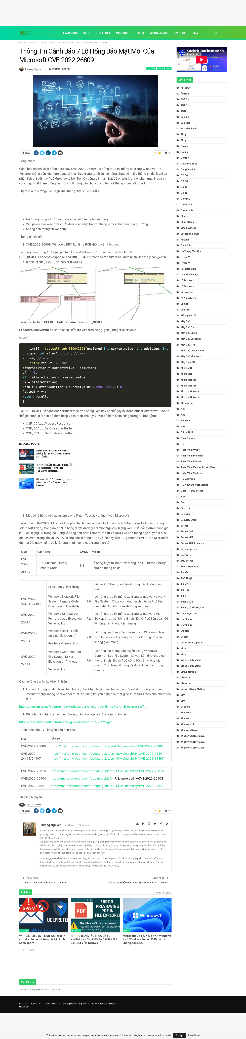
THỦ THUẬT (103, 33)
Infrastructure (188, 269)
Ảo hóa (185, 93)
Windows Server (190, 730)
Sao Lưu (185, 508)
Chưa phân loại (189, 163)
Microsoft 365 (188, 379)
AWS (183, 111)
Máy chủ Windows (191, 356)
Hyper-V (185, 257)
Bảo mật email (189, 128)
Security (185, 514)
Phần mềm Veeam (191, 461)
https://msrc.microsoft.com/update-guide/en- (107, 778)
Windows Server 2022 (192, 736)
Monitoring (187, 403)
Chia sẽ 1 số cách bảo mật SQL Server (45, 882)
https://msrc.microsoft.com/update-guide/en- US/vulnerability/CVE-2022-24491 (107, 754)
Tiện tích (186, 584)
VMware (185, 677)
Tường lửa (187, 601)
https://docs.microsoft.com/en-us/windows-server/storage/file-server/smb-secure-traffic (82, 707)
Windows (186, 712)
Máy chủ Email (189, 333)
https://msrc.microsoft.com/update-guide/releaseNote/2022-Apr (65, 722)
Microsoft (186, 368)
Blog (160, 68)
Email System (188, 228)
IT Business (187, 280)
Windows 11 (187, 724)
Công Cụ (185, 198)
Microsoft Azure (190, 391)
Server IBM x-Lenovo (192, 543)
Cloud (184, 187)
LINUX (140, 33)
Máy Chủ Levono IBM (192, 350)
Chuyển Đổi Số (188, 169)
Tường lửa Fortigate (192, 607)
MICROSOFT (123, 33)
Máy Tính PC (188, 362)
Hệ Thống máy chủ (191, 251)
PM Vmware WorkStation (195, 485)
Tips (183, 595)
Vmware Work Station (193, 689)
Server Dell (187, 531)
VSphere (185, 706)
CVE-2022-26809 (34, 805)
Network (185, 420)
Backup (185, 117)
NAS (183, 409)
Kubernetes (187, 292)
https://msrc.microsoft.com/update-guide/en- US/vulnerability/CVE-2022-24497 (107, 758)
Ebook (184, 216)
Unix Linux (186, 619)
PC (182, 444)
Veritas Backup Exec (192, 642)
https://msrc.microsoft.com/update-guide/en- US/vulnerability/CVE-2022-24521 (107, 786)
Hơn (195, 33)
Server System (189, 549)
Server (184, 525)
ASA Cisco (186, 99)
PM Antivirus (188, 479)
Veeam (184, 636)
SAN (183, 496)
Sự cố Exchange (189, 566)
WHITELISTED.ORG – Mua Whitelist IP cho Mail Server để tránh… (53, 453)
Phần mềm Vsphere (191, 473)
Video (184, 648)
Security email (189, 520)
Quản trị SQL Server (192, 490)
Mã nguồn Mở (188, 315)
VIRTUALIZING (158, 33)
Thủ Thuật (186, 578)
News (184, 426)
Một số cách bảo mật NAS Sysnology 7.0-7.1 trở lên (137, 882)
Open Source (188, 438)
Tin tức (185, 590)
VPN (183, 695)
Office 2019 (187, 432)
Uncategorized (189, 613)
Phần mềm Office (190, 449)
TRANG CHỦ (70, 33)
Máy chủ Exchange (191, 338)
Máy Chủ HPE (188, 344)
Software (186, 555)
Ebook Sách (187, 222)
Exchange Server (190, 233)
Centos (185, 157)
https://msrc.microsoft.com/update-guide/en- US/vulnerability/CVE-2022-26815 (107, 771)
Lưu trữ (185, 309)
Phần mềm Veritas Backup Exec (198, 467)
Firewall (185, 239)
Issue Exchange (189, 274)
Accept (179, 1035)
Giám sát (186, 245)
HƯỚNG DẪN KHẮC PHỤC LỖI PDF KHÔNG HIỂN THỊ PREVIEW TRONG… (54, 468)
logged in (36, 989)
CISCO (184, 175)
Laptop (184, 303)
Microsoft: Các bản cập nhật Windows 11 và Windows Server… (54, 482)
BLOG (86, 33)
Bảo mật (151, 68)
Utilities (185, 631)
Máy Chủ (185, 321)
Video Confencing (191, 660)
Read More (194, 1035)
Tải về (184, 572)
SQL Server (187, 560)
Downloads (187, 210)
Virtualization (188, 671)
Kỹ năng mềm (188, 298)
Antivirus (186, 87)
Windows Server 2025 (192, 747)
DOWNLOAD (180, 33)
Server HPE (187, 537)
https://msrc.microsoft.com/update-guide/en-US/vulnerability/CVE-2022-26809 (107, 746)
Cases (168, 68)
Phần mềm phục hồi (192, 455)
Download (186, 204)
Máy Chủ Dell (188, 327)
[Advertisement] (123, 12)
